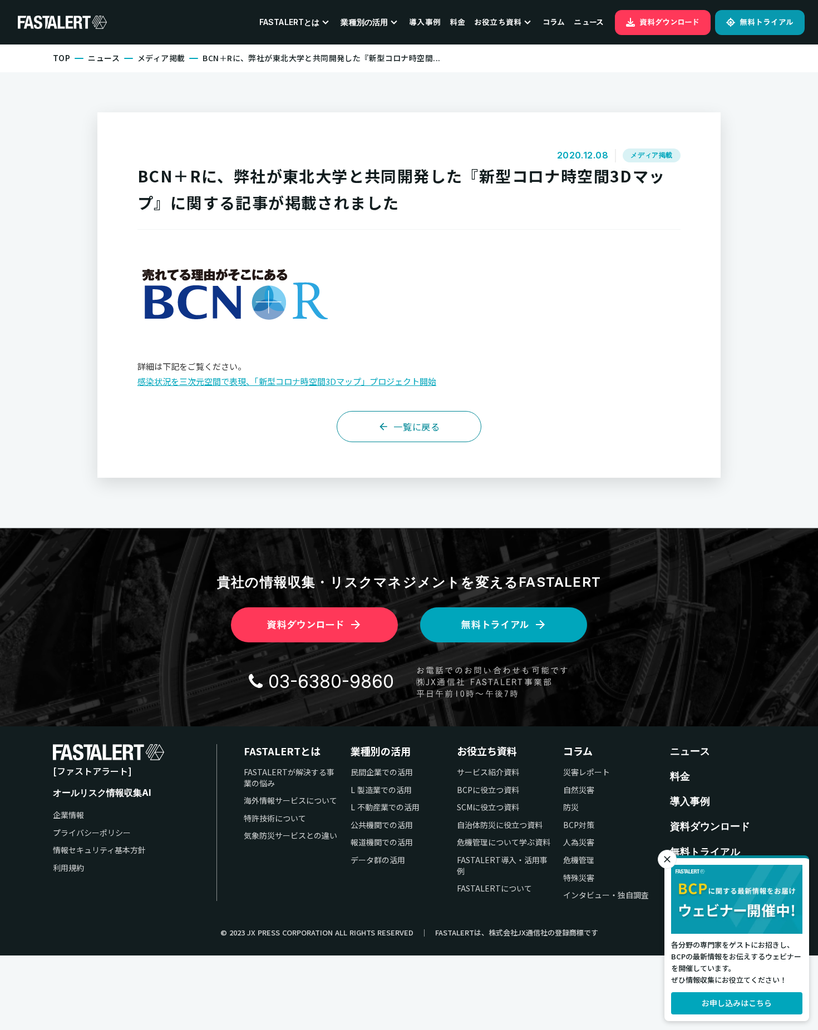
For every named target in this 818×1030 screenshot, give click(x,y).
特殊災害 (578, 878)
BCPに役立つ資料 (488, 790)
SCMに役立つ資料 (488, 807)
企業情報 (68, 815)
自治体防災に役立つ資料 (500, 825)
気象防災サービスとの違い (290, 835)
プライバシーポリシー (92, 833)
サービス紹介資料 (488, 772)
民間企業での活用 (382, 772)
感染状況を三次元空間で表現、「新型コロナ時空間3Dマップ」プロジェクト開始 (286, 381)
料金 (457, 22)
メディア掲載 (161, 58)
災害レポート (586, 772)
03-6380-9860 (331, 681)
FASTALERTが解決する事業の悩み (289, 778)
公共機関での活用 (382, 825)
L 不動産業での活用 (385, 807)
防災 (571, 807)
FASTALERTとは (282, 751)
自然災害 (578, 790)
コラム (554, 22)
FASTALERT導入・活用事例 (502, 866)
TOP (61, 58)
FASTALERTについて (494, 888)
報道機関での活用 (382, 842)
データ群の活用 (378, 860)
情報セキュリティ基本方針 (99, 850)
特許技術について (275, 818)
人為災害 (578, 842)
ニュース (589, 22)
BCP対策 (578, 825)
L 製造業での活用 (381, 790)
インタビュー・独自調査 (606, 895)
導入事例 (425, 22)
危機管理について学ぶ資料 (503, 842)
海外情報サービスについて (290, 800)
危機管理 (578, 860)
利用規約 (68, 868)
